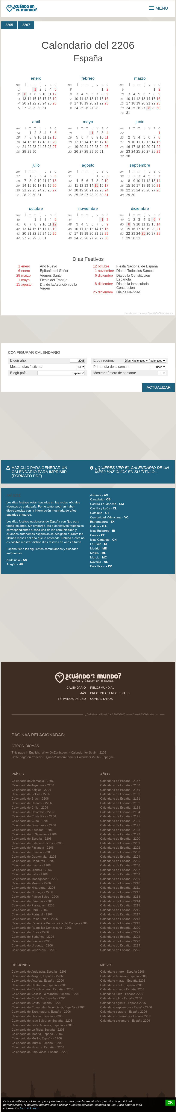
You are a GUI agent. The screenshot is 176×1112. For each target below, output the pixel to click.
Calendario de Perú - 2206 (30, 910)
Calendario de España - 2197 (120, 825)
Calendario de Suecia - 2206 (31, 941)
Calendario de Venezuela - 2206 (33, 950)
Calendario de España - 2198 (120, 829)
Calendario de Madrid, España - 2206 (37, 1034)
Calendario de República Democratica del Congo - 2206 (50, 923)
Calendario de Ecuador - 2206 (32, 829)
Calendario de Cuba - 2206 (30, 820)
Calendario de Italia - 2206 (30, 874)
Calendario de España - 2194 (120, 812)
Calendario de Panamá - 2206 (32, 901)
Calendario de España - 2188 (120, 785)
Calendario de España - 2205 (120, 861)
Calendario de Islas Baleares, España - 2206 (42, 1020)
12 (54, 224)
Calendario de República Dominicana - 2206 (42, 927)
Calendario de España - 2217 (120, 914)
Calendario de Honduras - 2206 (33, 861)
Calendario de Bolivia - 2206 (31, 794)
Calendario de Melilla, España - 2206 (37, 1038)
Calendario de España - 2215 (120, 905)
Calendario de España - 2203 (120, 852)
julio (36, 165)
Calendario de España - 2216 (120, 910)
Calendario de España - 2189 (120, 789)
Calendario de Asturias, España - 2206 (38, 980)
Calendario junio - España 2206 (121, 994)
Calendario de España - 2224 (120, 945)
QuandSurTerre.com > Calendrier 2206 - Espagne (80, 757)
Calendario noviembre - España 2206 (125, 1016)
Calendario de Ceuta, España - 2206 (36, 1003)
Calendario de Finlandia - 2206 (33, 847)
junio (140, 121)
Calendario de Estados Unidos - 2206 (37, 843)
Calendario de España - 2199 (120, 834)
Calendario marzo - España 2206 (122, 980)
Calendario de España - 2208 (120, 874)
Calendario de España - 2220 (120, 927)
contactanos (101, 698)
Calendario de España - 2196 (120, 820)
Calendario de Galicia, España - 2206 (37, 1016)
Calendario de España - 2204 (120, 856)
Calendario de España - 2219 (120, 923)
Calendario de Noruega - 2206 (32, 892)
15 (96, 185)
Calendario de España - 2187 (120, 780)
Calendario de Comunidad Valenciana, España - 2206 (48, 1007)
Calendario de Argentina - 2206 (33, 785)
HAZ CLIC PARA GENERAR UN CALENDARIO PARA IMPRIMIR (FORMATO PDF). (39, 472)
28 (148, 108)
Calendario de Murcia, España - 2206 (37, 1043)
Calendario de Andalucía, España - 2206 (39, 971)
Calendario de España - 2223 (120, 941)
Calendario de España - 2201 (120, 843)
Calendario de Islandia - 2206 (32, 870)
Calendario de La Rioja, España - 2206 (38, 1029)
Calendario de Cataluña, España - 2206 (38, 998)
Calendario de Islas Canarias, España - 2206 (42, 1025)
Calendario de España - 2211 (120, 887)
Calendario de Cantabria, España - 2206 (39, 985)
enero (36, 78)
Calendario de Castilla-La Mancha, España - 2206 (45, 994)
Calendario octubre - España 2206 (123, 1011)
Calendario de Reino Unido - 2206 (35, 919)
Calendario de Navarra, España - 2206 (38, 1047)
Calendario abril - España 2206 (121, 985)
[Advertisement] (88, 426)
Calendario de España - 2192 (120, 803)
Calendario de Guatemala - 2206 (34, 856)
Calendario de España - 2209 (120, 879)
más (82, 693)
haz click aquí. (29, 1108)
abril (36, 121)
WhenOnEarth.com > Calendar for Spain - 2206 (74, 752)
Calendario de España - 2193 (120, 807)
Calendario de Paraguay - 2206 (33, 905)
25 (143, 233)
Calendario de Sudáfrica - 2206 (33, 936)
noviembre (88, 208)
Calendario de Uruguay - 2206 (32, 945)
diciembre (140, 208)
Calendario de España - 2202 (120, 847)
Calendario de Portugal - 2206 (32, 914)
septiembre (140, 165)
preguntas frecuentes (109, 693)
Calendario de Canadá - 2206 (32, 803)
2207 (26, 25)
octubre (36, 208)
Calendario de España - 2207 (120, 870)
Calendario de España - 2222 (120, 936)
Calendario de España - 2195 (120, 816)
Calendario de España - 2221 (120, 932)
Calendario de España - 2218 (120, 919)
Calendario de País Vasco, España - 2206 (40, 1052)
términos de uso (72, 698)
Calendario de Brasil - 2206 (30, 798)
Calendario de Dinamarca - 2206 (34, 825)
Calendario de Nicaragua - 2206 (33, 887)
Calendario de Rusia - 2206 (30, 932)
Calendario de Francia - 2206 (32, 852)
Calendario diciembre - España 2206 (125, 1020)
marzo (140, 78)
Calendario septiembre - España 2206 (126, 1007)
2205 (9, 25)
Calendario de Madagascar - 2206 (35, 879)
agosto (88, 165)
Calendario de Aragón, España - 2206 (37, 976)
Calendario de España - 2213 (120, 896)
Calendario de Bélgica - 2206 (31, 789)
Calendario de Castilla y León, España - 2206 (42, 989)
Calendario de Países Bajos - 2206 (35, 896)
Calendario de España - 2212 (120, 892)
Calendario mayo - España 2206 (122, 989)
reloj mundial (102, 687)
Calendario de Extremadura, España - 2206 (41, 1011)
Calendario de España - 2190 (120, 794)
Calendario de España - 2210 (120, 883)
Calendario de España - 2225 (120, 950)
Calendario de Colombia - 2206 (33, 812)
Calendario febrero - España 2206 (123, 976)
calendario (76, 687)
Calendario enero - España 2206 (122, 971)
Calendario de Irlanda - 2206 (31, 865)
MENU (161, 8)
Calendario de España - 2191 (120, 798)
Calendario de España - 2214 (120, 901)
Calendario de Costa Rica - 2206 (34, 816)
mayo (88, 121)
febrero (88, 78)
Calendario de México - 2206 (31, 883)
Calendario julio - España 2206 (121, 998)
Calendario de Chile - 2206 (30, 807)
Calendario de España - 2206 (32, 838)
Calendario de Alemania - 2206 (33, 780)
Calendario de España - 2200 (120, 838)
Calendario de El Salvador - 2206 (34, 834)
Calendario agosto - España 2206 (123, 1003)
